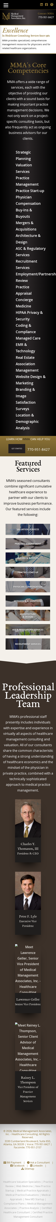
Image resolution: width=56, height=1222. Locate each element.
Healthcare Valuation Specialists (22, 1182)
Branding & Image (25, 392)
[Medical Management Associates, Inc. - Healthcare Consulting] (14, 19)
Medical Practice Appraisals (33, 1190)
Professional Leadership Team (28, 696)
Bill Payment (13, 1162)
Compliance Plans (14, 1203)
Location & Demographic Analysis (27, 421)
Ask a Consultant (40, 1162)
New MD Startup (34, 1199)
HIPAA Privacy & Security (29, 315)
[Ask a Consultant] (51, 4)
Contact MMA (46, 14)
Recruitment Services (26, 264)
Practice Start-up (30, 190)
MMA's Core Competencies (28, 68)
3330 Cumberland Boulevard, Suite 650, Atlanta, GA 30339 (27, 1142)
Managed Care (28, 338)
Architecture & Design (28, 238)
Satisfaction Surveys (26, 405)
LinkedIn (37, 1165)
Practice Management (27, 181)
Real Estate (25, 357)
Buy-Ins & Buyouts (24, 213)
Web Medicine (24, 1186)
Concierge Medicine (24, 303)
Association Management (27, 367)
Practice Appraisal (24, 290)
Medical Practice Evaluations (22, 1195)
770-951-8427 (46, 17)
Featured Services (28, 467)
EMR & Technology (25, 347)
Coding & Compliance (26, 328)
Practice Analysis (29, 1208)
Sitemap (29, 1168)
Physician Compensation (28, 200)
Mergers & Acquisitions (26, 226)
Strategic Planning (23, 155)
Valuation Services (24, 168)
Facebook (18, 1165)
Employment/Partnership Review (31, 277)
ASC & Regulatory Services (31, 251)
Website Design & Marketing (31, 379)
